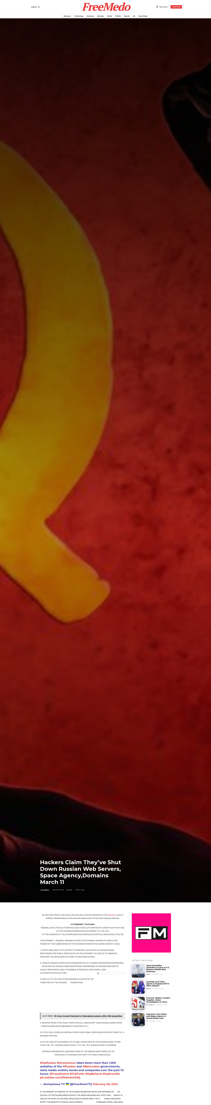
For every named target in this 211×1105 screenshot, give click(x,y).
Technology (150, 1005)
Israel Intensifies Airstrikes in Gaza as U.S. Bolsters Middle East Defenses (158, 969)
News (148, 974)
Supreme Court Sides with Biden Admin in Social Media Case (156, 1016)
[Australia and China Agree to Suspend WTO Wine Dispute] (138, 987)
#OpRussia (47, 1062)
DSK (70, 890)
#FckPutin (77, 1073)
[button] (35, 7)
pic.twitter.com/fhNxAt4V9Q (60, 1077)
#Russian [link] (112, 915)
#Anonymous (66, 1062)
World (148, 988)
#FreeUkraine (59, 1073)
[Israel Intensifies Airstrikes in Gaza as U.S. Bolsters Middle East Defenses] (138, 971)
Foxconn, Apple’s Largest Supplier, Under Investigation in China (158, 1000)
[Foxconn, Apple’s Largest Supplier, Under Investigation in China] (138, 1003)
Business (45, 890)
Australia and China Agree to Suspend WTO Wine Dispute (157, 984)
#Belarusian (91, 1066)
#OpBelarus (93, 1073)
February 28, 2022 (105, 1084)
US (147, 1021)
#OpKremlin (111, 1073)
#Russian (69, 1066)
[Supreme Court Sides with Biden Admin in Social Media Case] (138, 1019)
